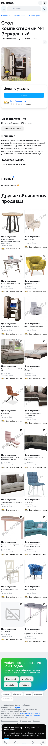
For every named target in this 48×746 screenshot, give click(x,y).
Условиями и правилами (33, 715)
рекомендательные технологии (30, 713)
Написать (24, 95)
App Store (26, 679)
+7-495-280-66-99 (18, 707)
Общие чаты (17, 694)
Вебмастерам (7, 699)
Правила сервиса (25, 721)
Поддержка (38, 694)
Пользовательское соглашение (27, 724)
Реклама (28, 694)
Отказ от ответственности (9, 721)
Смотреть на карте (12, 128)
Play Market (11, 679)
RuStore (25, 685)
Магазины (6, 694)
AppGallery (10, 685)
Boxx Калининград (18, 101)
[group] (16, 64)
